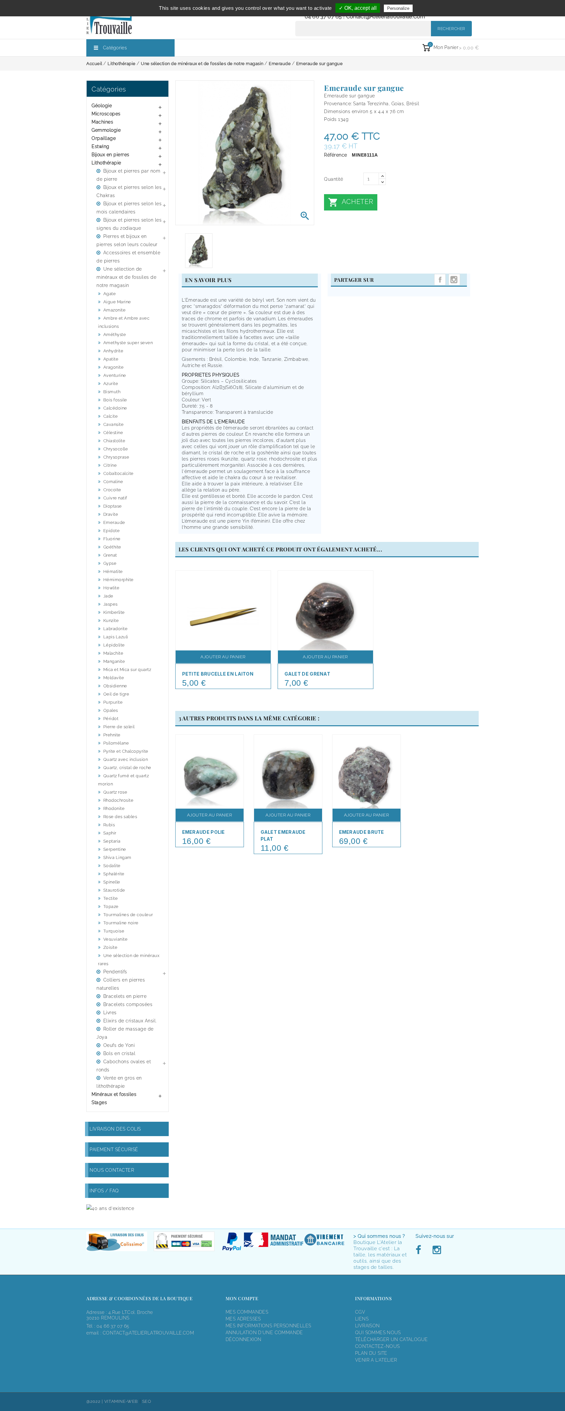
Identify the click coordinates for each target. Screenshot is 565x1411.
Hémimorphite (118, 579)
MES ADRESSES (243, 1318)
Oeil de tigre (116, 694)
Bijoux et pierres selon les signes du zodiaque (129, 224)
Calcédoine (115, 408)
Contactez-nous (377, 1346)
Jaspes (110, 604)
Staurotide (114, 890)
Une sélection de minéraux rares (128, 959)
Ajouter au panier (223, 656)
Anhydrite (113, 350)
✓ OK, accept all (358, 8)
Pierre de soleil (119, 726)
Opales (110, 710)
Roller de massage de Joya (125, 1033)
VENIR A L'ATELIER (376, 1360)
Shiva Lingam (117, 857)
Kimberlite (114, 612)
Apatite (111, 359)
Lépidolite (114, 645)
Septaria (112, 841)
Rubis (109, 824)
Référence (335, 155)
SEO (146, 1401)
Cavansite (113, 424)
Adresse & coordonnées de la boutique (139, 1298)
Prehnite (112, 734)
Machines (102, 122)
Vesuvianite (115, 939)
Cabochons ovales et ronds (123, 1065)
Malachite (113, 653)
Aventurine (114, 375)
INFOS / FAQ (104, 1190)
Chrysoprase (116, 457)
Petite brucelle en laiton (218, 674)
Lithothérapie (106, 162)
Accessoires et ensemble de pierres (128, 256)
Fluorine (112, 538)
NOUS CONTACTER (112, 1170)
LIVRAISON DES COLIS (115, 1129)
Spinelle (111, 882)
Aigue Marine (117, 301)
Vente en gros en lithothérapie (119, 1082)
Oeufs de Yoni (119, 1045)
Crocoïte (112, 489)
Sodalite (112, 865)
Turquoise (114, 931)
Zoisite (110, 947)
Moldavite (113, 677)
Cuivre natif (115, 498)
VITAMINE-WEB (121, 1401)
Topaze (111, 906)
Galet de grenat (307, 674)
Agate (109, 293)
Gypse (110, 563)
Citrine (110, 465)
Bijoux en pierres (110, 154)
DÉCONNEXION (243, 1339)
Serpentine (114, 849)
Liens (361, 1318)
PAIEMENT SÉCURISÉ (114, 1149)
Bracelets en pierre (125, 996)
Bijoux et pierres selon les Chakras (129, 191)
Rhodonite (114, 808)
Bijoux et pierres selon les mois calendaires (129, 207)
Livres (110, 1012)
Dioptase (112, 506)
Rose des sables (120, 816)
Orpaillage (104, 138)
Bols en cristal (119, 1053)
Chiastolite (114, 440)
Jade (108, 596)
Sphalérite (114, 873)
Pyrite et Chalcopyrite (125, 751)
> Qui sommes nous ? (379, 1236)
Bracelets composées (128, 1004)
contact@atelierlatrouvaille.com (385, 16)
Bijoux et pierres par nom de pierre (128, 175)
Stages (99, 1102)
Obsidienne (115, 685)
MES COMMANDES (247, 1312)
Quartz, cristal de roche (127, 767)
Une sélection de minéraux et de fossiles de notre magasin (126, 277)
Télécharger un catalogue (391, 1339)
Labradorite (115, 628)
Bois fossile (115, 399)
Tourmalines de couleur (128, 914)
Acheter (350, 202)
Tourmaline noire (121, 922)
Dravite (110, 514)
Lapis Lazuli (115, 636)
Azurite (110, 383)
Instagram (454, 279)
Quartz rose (115, 792)
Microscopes (106, 113)
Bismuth (112, 391)
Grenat (110, 555)
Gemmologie (106, 130)
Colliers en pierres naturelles (120, 984)
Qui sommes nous (378, 1332)
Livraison (367, 1325)
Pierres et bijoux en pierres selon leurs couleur (127, 240)
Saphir (109, 833)
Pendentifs (115, 971)
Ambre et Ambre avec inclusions (123, 322)
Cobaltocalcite (118, 473)
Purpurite (113, 702)
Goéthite (112, 547)
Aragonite (113, 367)
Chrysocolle (115, 448)
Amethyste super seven (128, 342)
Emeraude (114, 522)
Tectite (110, 898)
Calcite (110, 416)
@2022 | (95, 1401)
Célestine (113, 432)
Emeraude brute (361, 832)
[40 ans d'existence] (110, 1208)
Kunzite (111, 620)
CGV (360, 1312)
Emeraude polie (203, 832)
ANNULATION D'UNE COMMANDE (264, 1332)
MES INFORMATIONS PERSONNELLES (268, 1325)
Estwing (101, 146)
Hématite (113, 571)
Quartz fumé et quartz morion (123, 779)
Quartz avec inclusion (125, 759)
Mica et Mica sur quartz (127, 669)
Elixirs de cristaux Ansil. (130, 1020)
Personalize (398, 8)
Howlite (111, 587)
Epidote (111, 530)
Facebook (420, 1250)
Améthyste (114, 334)
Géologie (102, 105)
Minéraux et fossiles (114, 1094)
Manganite (114, 661)
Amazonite (114, 310)
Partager (440, 279)
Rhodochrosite (118, 800)
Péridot (111, 718)
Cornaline (113, 481)
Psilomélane (116, 743)
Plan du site (371, 1353)
